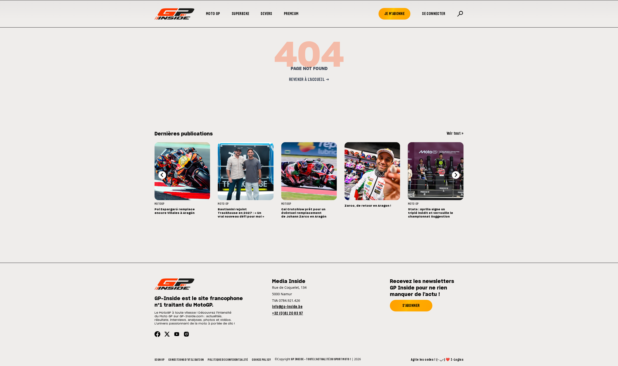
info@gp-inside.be (287, 307)
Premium (291, 14)
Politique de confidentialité (228, 359)
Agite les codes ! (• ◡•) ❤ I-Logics (437, 359)
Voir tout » (455, 133)
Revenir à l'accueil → (309, 79)
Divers (266, 14)
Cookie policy (261, 359)
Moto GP (213, 14)
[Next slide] (456, 175)
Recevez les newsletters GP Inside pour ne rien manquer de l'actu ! (422, 288)
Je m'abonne (394, 14)
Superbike (240, 14)
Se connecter (433, 14)
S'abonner (411, 306)
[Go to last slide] (162, 175)
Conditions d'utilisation (186, 359)
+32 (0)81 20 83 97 (287, 313)
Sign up (159, 359)
